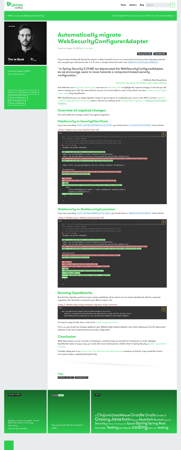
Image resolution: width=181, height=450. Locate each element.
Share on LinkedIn (29, 92)
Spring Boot (157, 423)
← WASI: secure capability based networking (25, 15)
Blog (142, 5)
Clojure (104, 415)
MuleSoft (146, 419)
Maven (135, 420)
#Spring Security (66, 377)
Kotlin (127, 419)
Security (101, 423)
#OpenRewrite (81, 377)
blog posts (78, 87)
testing (163, 427)
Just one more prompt (17, 428)
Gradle (137, 415)
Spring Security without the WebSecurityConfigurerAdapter (141, 83)
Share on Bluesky (17, 103)
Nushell (158, 420)
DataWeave (120, 415)
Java (116, 419)
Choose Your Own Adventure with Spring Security (102, 351)
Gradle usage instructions (107, 322)
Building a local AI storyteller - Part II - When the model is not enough (24, 421)
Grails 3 (161, 415)
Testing (112, 427)
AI (95, 415)
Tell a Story (12, 425)
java (150, 428)
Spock (131, 423)
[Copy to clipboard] (163, 134)
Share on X (14, 92)
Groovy (102, 419)
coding (140, 427)
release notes (89, 87)
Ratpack (167, 420)
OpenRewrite (160, 53)
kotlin (155, 428)
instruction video (114, 87)
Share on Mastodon (18, 97)
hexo (72, 425)
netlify (54, 428)
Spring (141, 423)
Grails (150, 415)
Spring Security (144, 53)
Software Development (116, 423)
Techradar (100, 428)
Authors (133, 5)
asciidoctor (125, 428)
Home (123, 5)
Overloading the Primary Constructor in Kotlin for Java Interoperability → (144, 15)
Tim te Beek (88, 48)
